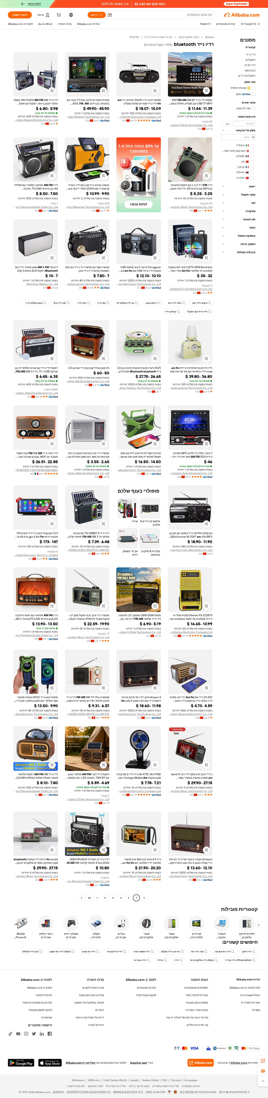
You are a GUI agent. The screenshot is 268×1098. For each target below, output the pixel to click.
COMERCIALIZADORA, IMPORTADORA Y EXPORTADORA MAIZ (35, 470)
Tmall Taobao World (115, 1080)
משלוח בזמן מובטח (197, 1002)
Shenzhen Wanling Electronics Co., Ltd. (87, 381)
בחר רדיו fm (174, 303)
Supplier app (138, 1062)
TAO (164, 1080)
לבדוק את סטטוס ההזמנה (37, 1002)
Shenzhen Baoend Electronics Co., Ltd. (35, 120)
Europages (191, 1080)
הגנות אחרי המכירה (197, 1010)
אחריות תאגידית (250, 1002)
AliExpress (78, 1080)
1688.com (94, 1080)
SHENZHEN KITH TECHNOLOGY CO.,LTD (190, 289)
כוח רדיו (81, 303)
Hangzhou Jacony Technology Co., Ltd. (87, 284)
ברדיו (160, 960)
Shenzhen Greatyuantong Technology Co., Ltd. (190, 387)
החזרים (99, 1010)
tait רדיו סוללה (30, 951)
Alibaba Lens (239, 1062)
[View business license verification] (169, 1092)
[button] (109, 15)
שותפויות (46, 1017)
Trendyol (175, 1080)
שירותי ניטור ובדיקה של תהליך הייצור (187, 1017)
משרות (256, 1010)
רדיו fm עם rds (223, 951)
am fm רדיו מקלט (170, 951)
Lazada (134, 1080)
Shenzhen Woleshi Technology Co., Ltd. (87, 116)
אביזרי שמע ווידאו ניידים (158, 37)
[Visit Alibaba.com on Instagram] (26, 1033)
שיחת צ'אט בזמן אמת (91, 995)
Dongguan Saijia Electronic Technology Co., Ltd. (138, 470)
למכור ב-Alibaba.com (39, 987)
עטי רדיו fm (197, 951)
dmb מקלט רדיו (34, 303)
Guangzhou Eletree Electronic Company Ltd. (138, 116)
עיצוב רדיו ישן (199, 303)
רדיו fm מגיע (88, 951)
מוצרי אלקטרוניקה (188, 37)
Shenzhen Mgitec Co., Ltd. (42, 284)
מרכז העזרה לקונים (93, 987)
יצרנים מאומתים (146, 987)
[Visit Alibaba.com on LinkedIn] (41, 1033)
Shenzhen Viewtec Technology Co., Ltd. (138, 387)
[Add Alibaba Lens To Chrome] (201, 1063)
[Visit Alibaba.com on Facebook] (49, 1033)
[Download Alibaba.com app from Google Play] (21, 1063)
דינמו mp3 (151, 303)
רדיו (176, 960)
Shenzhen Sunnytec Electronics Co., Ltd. (190, 550)
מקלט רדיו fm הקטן (60, 951)
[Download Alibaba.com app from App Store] (50, 1063)
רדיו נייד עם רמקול (197, 311)
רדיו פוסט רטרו (142, 951)
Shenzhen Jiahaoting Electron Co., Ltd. (35, 393)
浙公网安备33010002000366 (198, 1092)
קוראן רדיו (170, 311)
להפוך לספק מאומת (40, 1010)
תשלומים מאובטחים (196, 987)
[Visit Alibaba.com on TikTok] (10, 1033)
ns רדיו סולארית (125, 303)
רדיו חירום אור (114, 951)
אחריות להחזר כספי (197, 995)
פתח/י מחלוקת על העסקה (89, 1002)
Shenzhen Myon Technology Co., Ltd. (190, 207)
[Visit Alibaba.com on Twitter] (34, 1033)
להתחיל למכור (44, 995)
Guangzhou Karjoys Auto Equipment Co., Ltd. (190, 473)
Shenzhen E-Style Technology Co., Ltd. (190, 125)
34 (89, 898)
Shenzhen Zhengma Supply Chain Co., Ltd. (35, 207)
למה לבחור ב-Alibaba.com (245, 987)
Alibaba (209, 37)
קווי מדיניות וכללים (197, 1024)
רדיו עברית (140, 960)
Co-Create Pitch (250, 995)
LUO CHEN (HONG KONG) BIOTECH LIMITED (87, 550)
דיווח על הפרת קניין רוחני (90, 1017)
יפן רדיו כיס (60, 303)
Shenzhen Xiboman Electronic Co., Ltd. (87, 473)
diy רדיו (102, 303)
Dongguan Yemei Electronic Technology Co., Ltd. (138, 284)
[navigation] (238, 468)
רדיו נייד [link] (134, 37)
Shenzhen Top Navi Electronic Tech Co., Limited (35, 555)
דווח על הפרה (96, 1024)
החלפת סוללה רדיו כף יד (238, 960)
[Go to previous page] (144, 897)
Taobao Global (150, 1080)
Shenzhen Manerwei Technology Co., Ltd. (87, 207)
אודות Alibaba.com (248, 979)
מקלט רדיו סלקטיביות (202, 960)
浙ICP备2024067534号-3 (234, 1092)
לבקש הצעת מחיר (146, 995)
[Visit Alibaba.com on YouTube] (18, 1033)
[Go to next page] (81, 897)
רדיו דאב (246, 951)
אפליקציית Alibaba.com (81, 1062)
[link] (263, 1061)
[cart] (58, 15)
